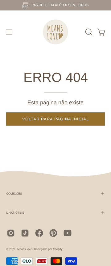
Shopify (57, 249)
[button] (88, 32)
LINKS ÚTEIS (15, 212)
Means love (24, 249)
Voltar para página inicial (55, 119)
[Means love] (55, 32)
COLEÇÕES (14, 193)
